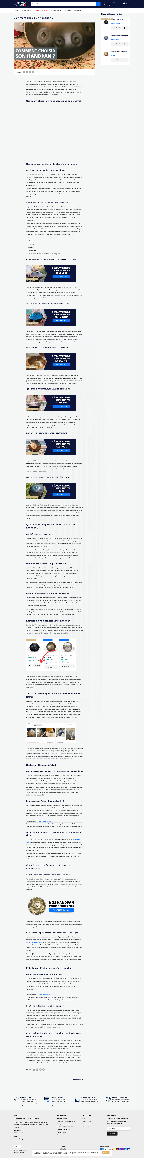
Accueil (16, 10)
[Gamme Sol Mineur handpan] (54, 317)
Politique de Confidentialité (65, 1124)
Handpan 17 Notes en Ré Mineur (119, 51)
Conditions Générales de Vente (66, 1121)
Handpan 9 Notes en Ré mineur (119, 19)
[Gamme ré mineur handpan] (54, 273)
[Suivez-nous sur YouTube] (64, 1149)
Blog (58, 1135)
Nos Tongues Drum (55, 10)
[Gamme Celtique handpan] (54, 447)
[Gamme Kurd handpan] (54, 491)
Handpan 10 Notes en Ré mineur (119, 35)
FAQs (83, 1118)
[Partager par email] (33, 72)
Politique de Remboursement (65, 1126)
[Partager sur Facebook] (24, 72)
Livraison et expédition (63, 1129)
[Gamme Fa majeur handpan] (54, 403)
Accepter (105, 1152)
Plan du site (85, 1126)
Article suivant (77, 1079)
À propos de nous (62, 1132)
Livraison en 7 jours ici (40, 10)
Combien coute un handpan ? (44, 821)
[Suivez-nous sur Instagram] (61, 1149)
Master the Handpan (35, 942)
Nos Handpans (25, 10)
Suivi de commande (87, 1124)
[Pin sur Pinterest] (27, 72)
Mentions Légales (62, 1118)
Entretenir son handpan (43, 994)
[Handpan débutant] (54, 905)
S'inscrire (112, 1133)
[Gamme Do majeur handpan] (54, 361)
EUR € (16, 1146)
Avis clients (77, 10)
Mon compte (108, 5)
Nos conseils (67, 10)
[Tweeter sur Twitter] (30, 72)
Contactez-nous (86, 1121)
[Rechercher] (98, 4)
